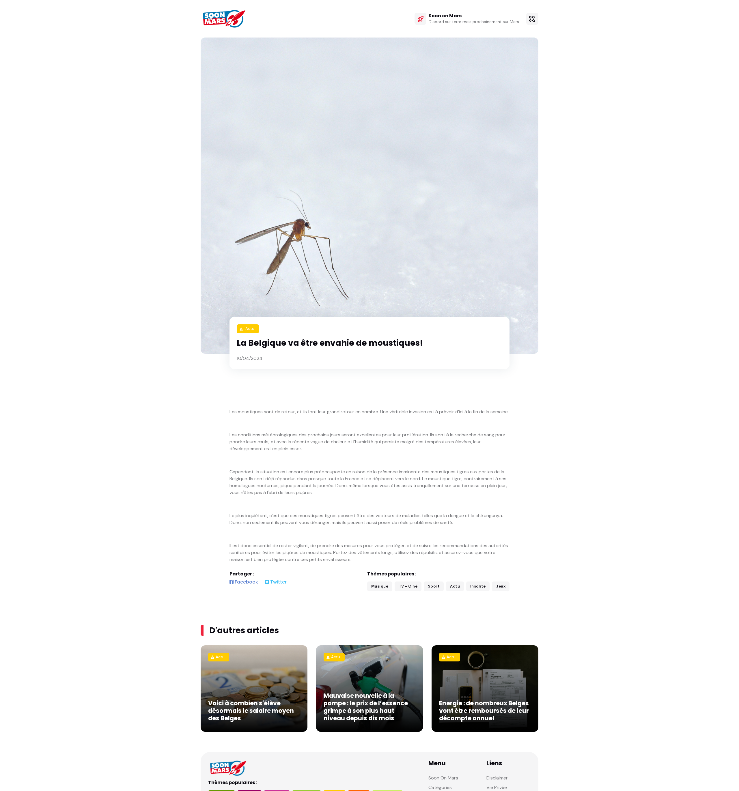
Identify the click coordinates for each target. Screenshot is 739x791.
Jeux (500, 586)
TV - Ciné (408, 586)
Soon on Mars (445, 15)
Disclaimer (497, 778)
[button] (532, 19)
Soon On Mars (443, 778)
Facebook (246, 582)
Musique (380, 586)
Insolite (478, 586)
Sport (434, 586)
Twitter (278, 582)
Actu (455, 586)
